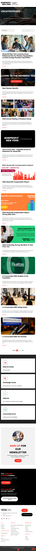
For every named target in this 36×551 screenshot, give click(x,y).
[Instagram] (9, 518)
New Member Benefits (10, 88)
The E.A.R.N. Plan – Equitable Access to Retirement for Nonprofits (16, 150)
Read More (4, 66)
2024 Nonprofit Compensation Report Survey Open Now (15, 213)
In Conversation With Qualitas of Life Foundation (15, 277)
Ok (18, 549)
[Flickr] (6, 518)
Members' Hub (28, 522)
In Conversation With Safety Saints (14, 307)
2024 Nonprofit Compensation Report (15, 182)
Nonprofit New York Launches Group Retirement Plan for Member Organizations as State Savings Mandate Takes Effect (17, 55)
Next (22, 350)
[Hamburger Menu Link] (34, 3)
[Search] (23, 30)
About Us (3, 535)
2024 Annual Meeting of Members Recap (16, 119)
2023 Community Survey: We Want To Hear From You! (17, 246)
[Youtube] (2, 518)
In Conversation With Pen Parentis (14, 337)
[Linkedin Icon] (4, 518)
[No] (33, 549)
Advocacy (13, 522)
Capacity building (5, 530)
